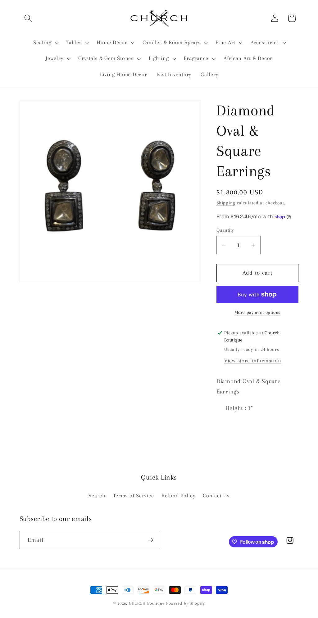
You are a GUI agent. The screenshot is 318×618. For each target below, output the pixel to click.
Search (97, 496)
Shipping (225, 202)
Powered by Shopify (185, 603)
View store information (252, 361)
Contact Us (216, 496)
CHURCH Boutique (147, 603)
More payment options (257, 312)
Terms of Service (133, 496)
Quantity (225, 230)
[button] (28, 18)
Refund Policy (178, 496)
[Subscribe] (150, 540)
